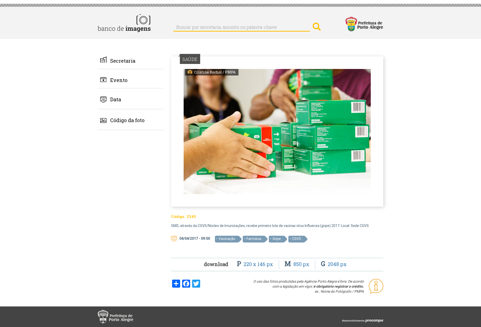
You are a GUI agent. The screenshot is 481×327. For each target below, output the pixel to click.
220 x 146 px (255, 264)
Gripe (277, 239)
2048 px (334, 264)
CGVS (296, 239)
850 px (298, 264)
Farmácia (254, 239)
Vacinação (227, 239)
